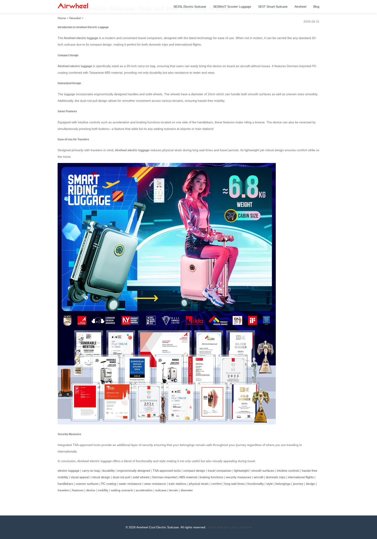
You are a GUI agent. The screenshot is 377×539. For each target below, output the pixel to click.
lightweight (241, 470)
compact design (194, 470)
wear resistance (155, 483)
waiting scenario (122, 490)
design (310, 483)
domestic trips (275, 477)
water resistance (130, 483)
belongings (282, 483)
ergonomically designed (133, 470)
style (269, 483)
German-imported (164, 477)
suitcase (160, 490)
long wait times (234, 483)
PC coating (108, 483)
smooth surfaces (262, 470)
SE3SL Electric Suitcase (189, 6)
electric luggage (68, 470)
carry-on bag (91, 470)
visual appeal (80, 477)
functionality (255, 483)
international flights (301, 477)
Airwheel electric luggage (81, 38)
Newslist (75, 18)
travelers (64, 490)
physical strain (199, 483)
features (78, 490)
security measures (238, 477)
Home (62, 18)
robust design (100, 477)
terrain (173, 490)
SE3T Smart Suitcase (273, 6)
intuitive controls (288, 470)
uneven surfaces (87, 483)
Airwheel (300, 6)
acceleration (144, 490)
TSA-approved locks (167, 470)
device (90, 490)
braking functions (211, 477)
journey (298, 483)
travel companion (219, 470)
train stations (177, 483)
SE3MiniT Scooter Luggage (232, 6)
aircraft (258, 477)
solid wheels (141, 477)
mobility (103, 490)
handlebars (65, 483)
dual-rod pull (121, 477)
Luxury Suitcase (241, 527)
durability (108, 470)
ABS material (188, 477)
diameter (187, 490)
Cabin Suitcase (218, 527)
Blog (316, 6)
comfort (216, 483)
